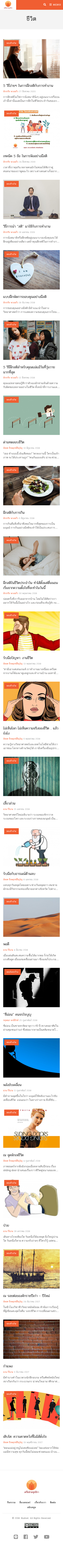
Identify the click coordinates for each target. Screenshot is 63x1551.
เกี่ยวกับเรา (40, 1502)
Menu (56, 5)
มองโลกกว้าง (12, 971)
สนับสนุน (31, 1507)
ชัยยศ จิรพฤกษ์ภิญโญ (13, 448)
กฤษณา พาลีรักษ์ (10, 1020)
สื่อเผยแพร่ (25, 1502)
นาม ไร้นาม (8, 809)
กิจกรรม (11, 1502)
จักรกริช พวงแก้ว (10, 91)
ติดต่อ (53, 1502)
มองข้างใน (11, 43)
